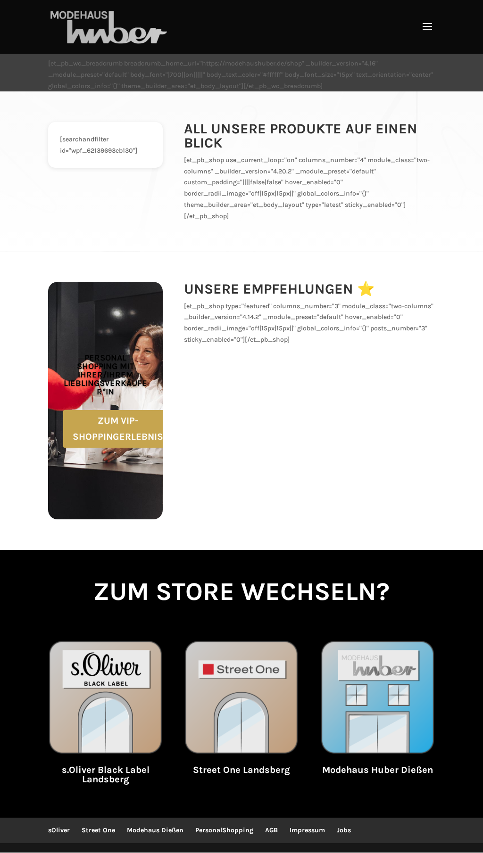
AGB (271, 830)
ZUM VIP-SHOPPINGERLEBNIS (118, 428)
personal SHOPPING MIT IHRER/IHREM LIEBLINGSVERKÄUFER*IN (105, 375)
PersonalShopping (224, 830)
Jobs (344, 830)
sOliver (59, 830)
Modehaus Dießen (155, 830)
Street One (98, 830)
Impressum (307, 830)
